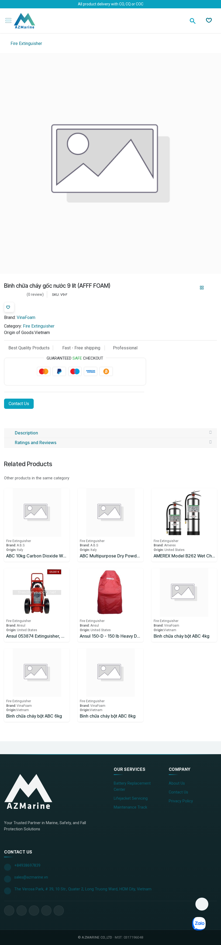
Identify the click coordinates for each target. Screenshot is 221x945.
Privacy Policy (181, 801)
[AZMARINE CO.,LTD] (28, 791)
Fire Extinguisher (25, 43)
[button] (201, 904)
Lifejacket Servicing (131, 798)
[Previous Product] (192, 287)
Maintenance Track (130, 807)
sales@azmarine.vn (31, 877)
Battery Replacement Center (132, 786)
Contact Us (19, 403)
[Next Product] (211, 287)
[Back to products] (201, 287)
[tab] (110, 433)
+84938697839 (27, 865)
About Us (177, 783)
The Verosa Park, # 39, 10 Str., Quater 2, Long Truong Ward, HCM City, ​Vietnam (82, 889)
